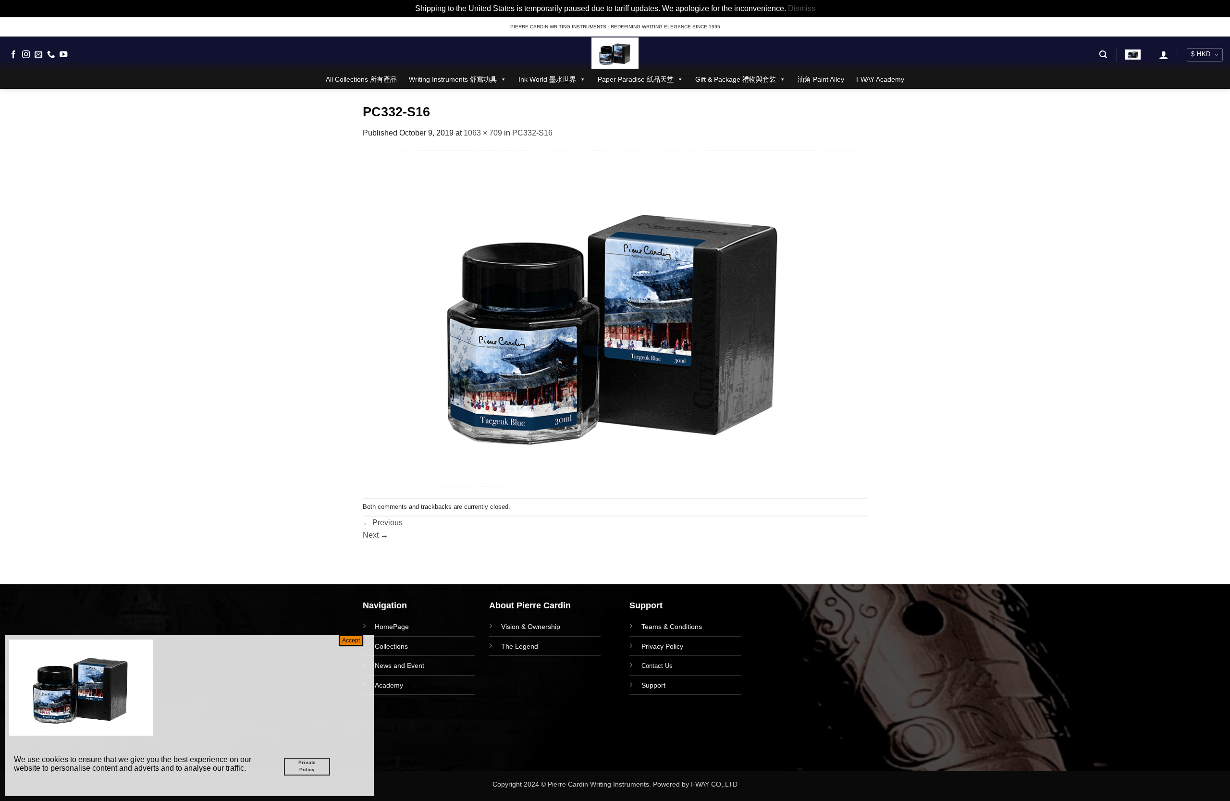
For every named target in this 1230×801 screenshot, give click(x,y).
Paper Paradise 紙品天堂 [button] (636, 79)
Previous (383, 522)
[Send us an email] (38, 54)
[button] (1103, 54)
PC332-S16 (532, 133)
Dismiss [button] (801, 8)
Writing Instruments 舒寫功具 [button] (453, 79)
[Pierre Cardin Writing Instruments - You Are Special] (615, 53)
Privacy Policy (662, 646)
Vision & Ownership (530, 626)
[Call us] (51, 54)
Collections (391, 646)
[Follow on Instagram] (26, 54)
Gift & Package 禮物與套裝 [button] (735, 79)
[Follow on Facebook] (13, 54)
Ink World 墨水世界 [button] (547, 79)
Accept (351, 640)
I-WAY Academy (880, 79)
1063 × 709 (483, 133)
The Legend (519, 646)
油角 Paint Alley (821, 79)
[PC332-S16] (615, 318)
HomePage (392, 626)
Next (375, 535)
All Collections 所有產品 (361, 79)
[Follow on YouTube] (63, 54)
